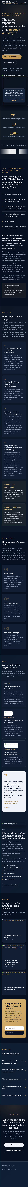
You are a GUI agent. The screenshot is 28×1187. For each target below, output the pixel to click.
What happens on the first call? (12, 1080)
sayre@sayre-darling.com (14, 1135)
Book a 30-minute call (11, 56)
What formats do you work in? (12, 1063)
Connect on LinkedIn (11, 869)
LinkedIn (4, 1153)
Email (15, 1153)
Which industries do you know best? (11, 1072)
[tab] (4, 791)
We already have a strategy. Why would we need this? (12, 1055)
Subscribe (10, 1017)
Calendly (10, 1153)
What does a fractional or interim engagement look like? (12, 1046)
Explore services (9, 62)
